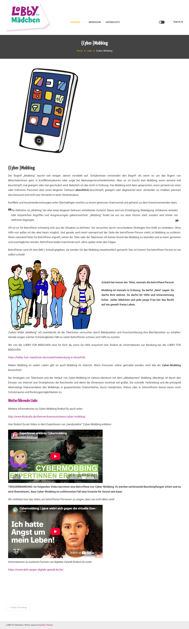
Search (176, 22)
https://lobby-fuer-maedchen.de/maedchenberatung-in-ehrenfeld (46, 357)
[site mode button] (162, 22)
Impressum (95, 22)
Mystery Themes (46, 625)
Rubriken (75, 22)
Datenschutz (113, 22)
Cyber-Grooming (19, 607)
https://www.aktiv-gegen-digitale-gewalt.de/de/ (36, 569)
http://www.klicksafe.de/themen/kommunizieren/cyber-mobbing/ (47, 416)
